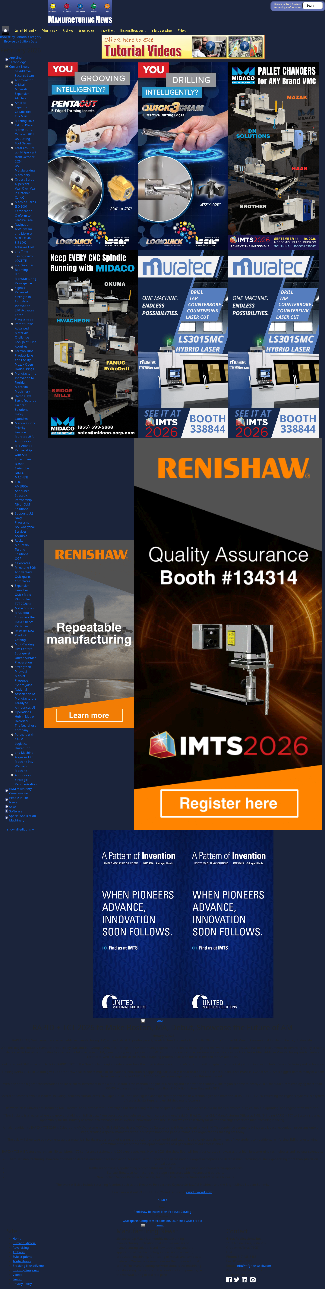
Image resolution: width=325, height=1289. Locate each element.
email (160, 1020)
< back (162, 1200)
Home (17, 1239)
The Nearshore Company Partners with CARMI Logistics (25, 734)
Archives (68, 30)
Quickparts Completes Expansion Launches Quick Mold (23, 586)
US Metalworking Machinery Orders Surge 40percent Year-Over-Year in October (25, 179)
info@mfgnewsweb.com (253, 1266)
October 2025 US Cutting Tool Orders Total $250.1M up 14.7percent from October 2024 (25, 147)
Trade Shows (107, 30)
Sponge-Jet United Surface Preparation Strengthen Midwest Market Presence (25, 666)
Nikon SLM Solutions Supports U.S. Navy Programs (24, 513)
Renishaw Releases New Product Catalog (162, 1212)
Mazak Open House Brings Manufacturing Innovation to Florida (25, 373)
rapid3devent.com (199, 1192)
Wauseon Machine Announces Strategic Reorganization (26, 775)
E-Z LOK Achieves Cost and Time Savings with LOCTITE (24, 252)
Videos (182, 30)
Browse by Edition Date (20, 41)
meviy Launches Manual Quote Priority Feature (25, 423)
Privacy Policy (22, 1284)
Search (17, 1279)
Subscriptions (86, 30)
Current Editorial (24, 30)
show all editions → (20, 829)
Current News (19, 67)
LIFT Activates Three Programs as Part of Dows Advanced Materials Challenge (24, 323)
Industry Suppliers (161, 30)
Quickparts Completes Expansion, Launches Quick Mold (162, 1221)
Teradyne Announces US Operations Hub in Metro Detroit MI (25, 712)
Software (15, 811)
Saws (13, 807)
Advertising (48, 30)
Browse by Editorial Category (20, 37)
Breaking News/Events (133, 30)
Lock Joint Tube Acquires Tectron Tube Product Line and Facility (25, 351)
